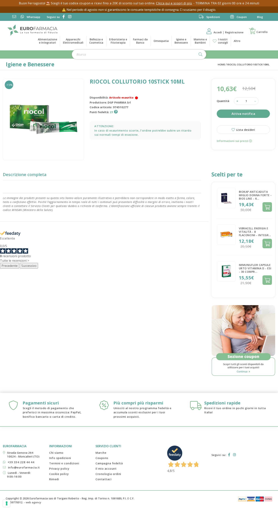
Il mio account (106, 468)
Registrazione (234, 32)
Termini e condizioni (64, 463)
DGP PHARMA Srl (119, 102)
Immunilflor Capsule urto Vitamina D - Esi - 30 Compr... (255, 268)
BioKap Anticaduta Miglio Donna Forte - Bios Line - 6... (255, 195)
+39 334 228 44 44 (21, 462)
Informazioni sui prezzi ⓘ (234, 141)
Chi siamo (56, 452)
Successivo (28, 266)
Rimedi (54, 479)
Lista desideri (245, 130)
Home (221, 64)
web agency (33, 502)
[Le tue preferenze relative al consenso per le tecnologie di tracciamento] (6, 503)
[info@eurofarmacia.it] (14, 17)
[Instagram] (69, 17)
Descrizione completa (25, 174)
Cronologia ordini (108, 474)
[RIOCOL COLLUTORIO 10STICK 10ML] (43, 119)
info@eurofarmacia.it (24, 467)
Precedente (10, 266)
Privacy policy (59, 468)
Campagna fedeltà (109, 463)
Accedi (218, 32)
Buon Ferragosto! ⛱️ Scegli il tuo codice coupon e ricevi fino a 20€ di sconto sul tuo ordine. (87, 3)
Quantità (223, 101)
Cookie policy (59, 474)
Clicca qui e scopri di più (174, 3)
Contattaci (103, 479)
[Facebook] (63, 17)
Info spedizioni (60, 458)
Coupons (102, 458)
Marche (101, 452)
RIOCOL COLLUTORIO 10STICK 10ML (248, 64)
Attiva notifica (243, 113)
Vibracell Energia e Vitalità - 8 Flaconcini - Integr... (255, 231)
